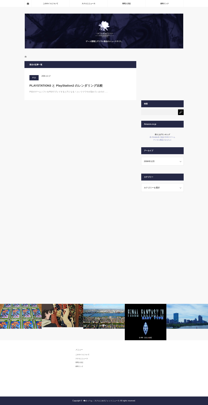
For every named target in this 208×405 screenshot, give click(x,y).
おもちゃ (168, 140)
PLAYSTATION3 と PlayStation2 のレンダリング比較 (66, 85)
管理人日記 (126, 4)
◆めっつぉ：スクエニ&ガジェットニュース (101, 401)
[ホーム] (27, 3)
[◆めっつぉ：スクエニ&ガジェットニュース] (104, 47)
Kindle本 (156, 137)
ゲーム (172, 137)
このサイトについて (50, 4)
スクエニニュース (88, 4)
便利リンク (164, 4)
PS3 (34, 78)
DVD (167, 137)
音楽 (162, 137)
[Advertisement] (162, 79)
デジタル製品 (158, 140)
